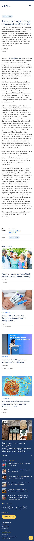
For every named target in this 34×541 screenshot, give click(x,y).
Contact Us (5, 528)
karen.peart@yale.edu (14, 231)
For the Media (5, 526)
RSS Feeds (4, 524)
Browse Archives (6, 522)
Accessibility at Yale (6, 532)
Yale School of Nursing (14, 58)
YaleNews (7, 6)
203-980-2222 (12, 232)
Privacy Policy (5, 534)
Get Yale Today (8, 516)
